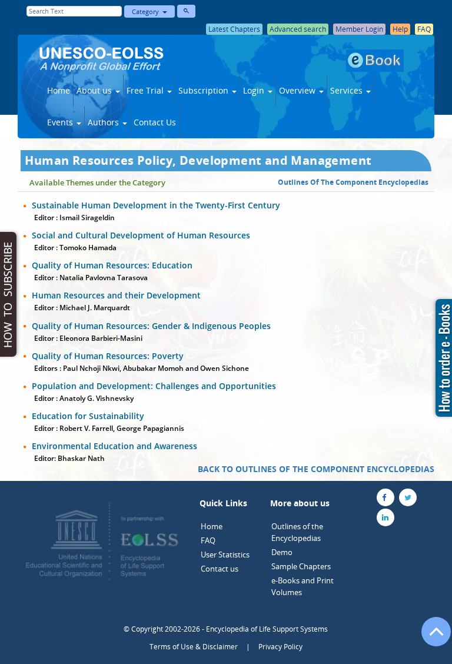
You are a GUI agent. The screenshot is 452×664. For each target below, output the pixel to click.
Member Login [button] (359, 29)
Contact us (219, 568)
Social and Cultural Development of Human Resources (141, 235)
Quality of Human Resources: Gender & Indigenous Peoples (151, 325)
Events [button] (61, 122)
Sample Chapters (301, 566)
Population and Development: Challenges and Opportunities (154, 385)
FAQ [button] (424, 29)
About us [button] (95, 90)
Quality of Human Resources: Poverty (108, 355)
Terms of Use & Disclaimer (193, 647)
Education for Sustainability (88, 415)
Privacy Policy (280, 647)
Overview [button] (298, 90)
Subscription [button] (204, 90)
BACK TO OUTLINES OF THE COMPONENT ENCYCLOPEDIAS (316, 468)
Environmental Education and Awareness (114, 445)
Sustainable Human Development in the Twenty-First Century (156, 205)
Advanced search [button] (298, 29)
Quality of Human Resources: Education (112, 265)
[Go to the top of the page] (430, 637)
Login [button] (255, 90)
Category (147, 11)
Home (58, 90)
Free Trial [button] (146, 90)
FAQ (208, 540)
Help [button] (400, 29)
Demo (282, 552)
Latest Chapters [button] (234, 29)
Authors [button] (104, 122)
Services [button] (347, 90)
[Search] (186, 11)
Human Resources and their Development (116, 295)
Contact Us (155, 122)
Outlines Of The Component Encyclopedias (353, 182)
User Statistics (225, 554)
